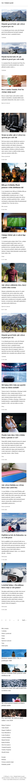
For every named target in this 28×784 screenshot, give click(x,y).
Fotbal (3, 256)
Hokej (3, 406)
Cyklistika (4, 37)
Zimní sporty (4, 556)
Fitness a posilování (6, 156)
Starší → (24, 620)
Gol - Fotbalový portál (7, 3)
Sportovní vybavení (6, 103)
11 (18, 620)
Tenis (3, 456)
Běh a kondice (5, 206)
